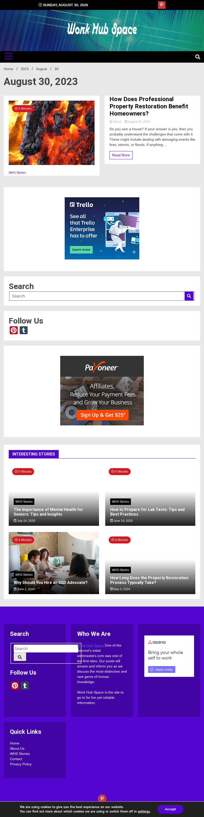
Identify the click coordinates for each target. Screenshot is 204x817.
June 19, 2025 (123, 521)
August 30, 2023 (138, 121)
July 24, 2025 (25, 521)
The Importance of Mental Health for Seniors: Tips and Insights (48, 512)
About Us (17, 748)
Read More (121, 155)
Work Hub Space (90, 645)
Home (14, 743)
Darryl (117, 121)
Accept (170, 809)
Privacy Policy (21, 764)
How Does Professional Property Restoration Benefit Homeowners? (148, 106)
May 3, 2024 (121, 589)
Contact (16, 759)
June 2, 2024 (25, 589)
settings (144, 811)
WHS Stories (17, 172)
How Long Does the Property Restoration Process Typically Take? (149, 580)
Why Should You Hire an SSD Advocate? (51, 582)
